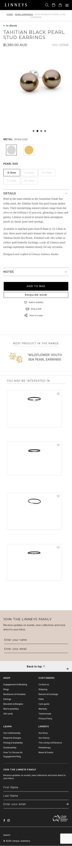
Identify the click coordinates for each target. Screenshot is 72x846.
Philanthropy (45, 747)
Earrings (7, 699)
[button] (25, 302)
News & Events (46, 752)
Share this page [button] (36, 315)
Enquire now (36, 294)
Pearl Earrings (24, 14)
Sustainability (9, 747)
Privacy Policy (45, 718)
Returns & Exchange (48, 694)
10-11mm (47, 172)
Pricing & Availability (13, 742)
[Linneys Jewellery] (15, 5)
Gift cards (8, 713)
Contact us (44, 684)
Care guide (44, 704)
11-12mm (12, 180)
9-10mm (29, 172)
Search (6, 835)
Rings (6, 689)
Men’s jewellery (11, 709)
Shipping (43, 689)
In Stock (11, 26)
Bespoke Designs (12, 738)
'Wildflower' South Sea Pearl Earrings (44, 357)
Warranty (43, 709)
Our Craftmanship (12, 733)
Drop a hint (36, 309)
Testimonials (45, 713)
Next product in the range (36, 343)
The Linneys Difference (50, 742)
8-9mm (12, 172)
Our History (44, 738)
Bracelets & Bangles (13, 704)
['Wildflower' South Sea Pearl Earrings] (15, 358)
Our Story (43, 733)
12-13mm (29, 180)
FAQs (41, 699)
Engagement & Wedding (15, 684)
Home (10, 14)
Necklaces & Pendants (14, 694)
